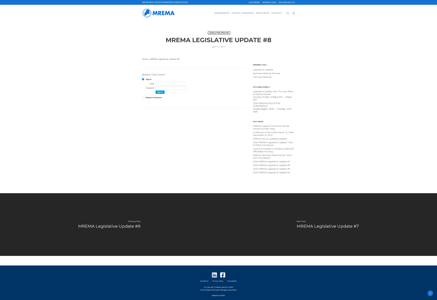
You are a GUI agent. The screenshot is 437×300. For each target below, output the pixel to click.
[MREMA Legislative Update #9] (109, 224)
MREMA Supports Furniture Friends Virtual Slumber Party (271, 127)
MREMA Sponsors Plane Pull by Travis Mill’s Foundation (272, 156)
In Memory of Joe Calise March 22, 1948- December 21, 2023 (273, 133)
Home (145, 59)
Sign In (160, 92)
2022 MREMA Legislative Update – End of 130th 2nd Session (273, 143)
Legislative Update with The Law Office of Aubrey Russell (273, 93)
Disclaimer (204, 281)
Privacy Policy (217, 281)
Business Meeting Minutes (266, 73)
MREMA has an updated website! (270, 139)
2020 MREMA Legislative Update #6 (271, 165)
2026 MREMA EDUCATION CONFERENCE (266, 104)
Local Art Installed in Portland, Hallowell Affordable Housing (273, 150)
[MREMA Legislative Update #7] (327, 224)
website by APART (218, 295)
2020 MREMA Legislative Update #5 (271, 169)
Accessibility (232, 281)
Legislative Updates (219, 33)
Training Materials (262, 77)
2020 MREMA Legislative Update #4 (271, 172)
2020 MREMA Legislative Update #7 (271, 161)
